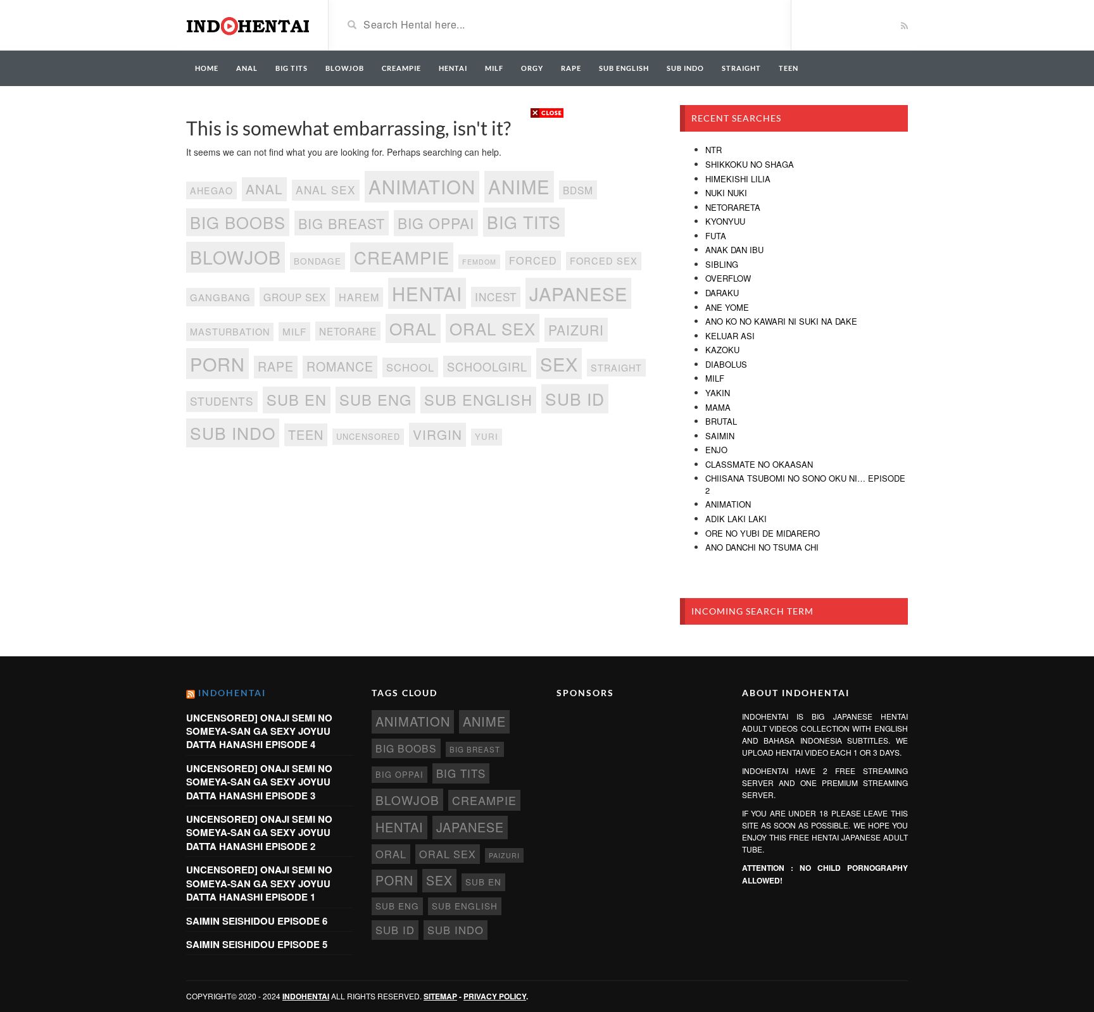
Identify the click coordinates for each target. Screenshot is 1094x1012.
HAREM (359, 296)
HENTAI (453, 68)
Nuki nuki (726, 193)
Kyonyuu (725, 221)
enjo (716, 450)
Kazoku (722, 350)
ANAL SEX (326, 189)
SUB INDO (685, 68)
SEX (559, 364)
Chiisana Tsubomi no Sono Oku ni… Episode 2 (805, 484)
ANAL (247, 68)
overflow (728, 278)
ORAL (413, 328)
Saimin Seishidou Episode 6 (256, 921)
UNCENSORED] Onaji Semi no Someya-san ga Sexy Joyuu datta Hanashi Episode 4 (259, 731)
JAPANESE (578, 293)
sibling (721, 264)
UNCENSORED (368, 436)
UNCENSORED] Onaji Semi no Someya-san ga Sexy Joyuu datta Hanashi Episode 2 (259, 832)
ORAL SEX (493, 328)
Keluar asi (730, 336)
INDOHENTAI (232, 692)
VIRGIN (437, 434)
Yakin (717, 393)
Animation (728, 504)
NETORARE (348, 331)
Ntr (713, 150)
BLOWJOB (344, 68)
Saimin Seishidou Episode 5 (256, 944)
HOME (206, 68)
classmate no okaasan (759, 464)
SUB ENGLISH (624, 68)
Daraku (722, 293)
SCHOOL (410, 367)
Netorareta (732, 207)
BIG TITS (291, 68)
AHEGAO (211, 190)
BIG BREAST (341, 223)
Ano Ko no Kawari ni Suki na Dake (781, 321)
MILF (494, 68)
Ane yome (727, 307)
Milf (714, 378)
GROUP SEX (294, 297)
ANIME (519, 186)
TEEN (788, 68)
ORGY (532, 68)
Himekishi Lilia (737, 179)
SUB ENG (375, 399)
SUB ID (575, 398)
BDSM (578, 190)
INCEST (496, 296)
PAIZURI (576, 329)
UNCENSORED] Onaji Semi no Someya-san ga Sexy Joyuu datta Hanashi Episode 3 (259, 782)
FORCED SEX (604, 260)
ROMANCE (340, 366)
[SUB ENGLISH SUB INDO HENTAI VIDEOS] (247, 24)
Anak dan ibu (734, 250)
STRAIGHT (741, 68)
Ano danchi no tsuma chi (762, 547)
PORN (217, 364)
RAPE (571, 68)
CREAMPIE (401, 68)
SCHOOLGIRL (487, 366)
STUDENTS (222, 401)
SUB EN (297, 399)
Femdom (479, 261)
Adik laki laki (736, 519)
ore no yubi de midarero (762, 533)
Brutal (721, 421)
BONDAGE (317, 260)
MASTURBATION (230, 331)
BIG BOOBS (238, 222)
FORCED (533, 260)
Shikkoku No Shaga (749, 164)
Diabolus (726, 364)
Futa (715, 236)
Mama (718, 407)
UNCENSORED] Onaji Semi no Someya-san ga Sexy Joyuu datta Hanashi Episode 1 (259, 883)
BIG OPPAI (436, 223)
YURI (486, 436)
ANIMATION (421, 186)
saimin (719, 436)
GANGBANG (220, 297)
